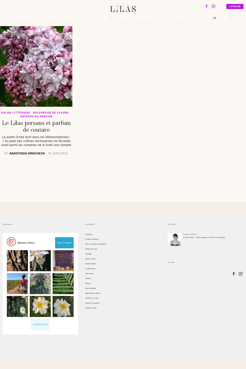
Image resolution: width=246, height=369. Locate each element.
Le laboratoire (90, 269)
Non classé (89, 273)
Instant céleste (90, 264)
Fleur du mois (90, 259)
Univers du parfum (36, 116)
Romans (88, 283)
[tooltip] (206, 6)
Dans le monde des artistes (95, 244)
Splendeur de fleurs (51, 112)
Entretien (88, 254)
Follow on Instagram (64, 243)
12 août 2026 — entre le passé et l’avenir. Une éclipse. (204, 237)
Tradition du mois (91, 298)
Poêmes (88, 278)
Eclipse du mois (91, 249)
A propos (88, 234)
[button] (17, 260)
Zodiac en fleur (91, 308)
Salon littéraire (15, 112)
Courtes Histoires (91, 239)
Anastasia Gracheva (27, 153)
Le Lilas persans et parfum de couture (36, 126)
